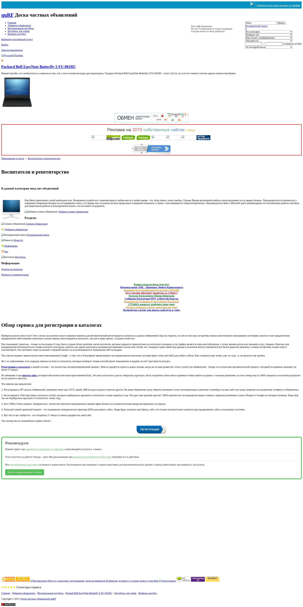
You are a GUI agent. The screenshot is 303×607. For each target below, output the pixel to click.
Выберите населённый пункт (17, 39)
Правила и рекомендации (15, 274)
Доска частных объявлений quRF (38, 599)
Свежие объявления (36, 223)
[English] (18, 55)
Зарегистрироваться (12, 50)
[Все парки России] (183, 581)
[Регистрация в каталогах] (151, 433)
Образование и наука (12, 158)
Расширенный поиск (256, 26)
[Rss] (2, 60)
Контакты (20, 257)
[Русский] (7, 55)
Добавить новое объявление (73, 211)
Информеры (11, 246)
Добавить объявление (19, 25)
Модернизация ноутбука (21, 28)
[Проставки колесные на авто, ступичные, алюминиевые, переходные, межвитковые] (23, 581)
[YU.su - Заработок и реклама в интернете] (212, 581)
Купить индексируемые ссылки (25, 472)
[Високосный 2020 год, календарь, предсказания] (94, 581)
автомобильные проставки (24, 464)
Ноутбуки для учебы (19, 31)
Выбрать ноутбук (17, 34)
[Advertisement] (14, 526)
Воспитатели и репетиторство (44, 158)
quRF (7, 15)
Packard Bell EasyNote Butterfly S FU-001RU (38, 67)
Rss (6, 251)
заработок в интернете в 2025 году (91, 457)
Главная (12, 22)
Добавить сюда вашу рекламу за (278, 5)
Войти (4, 44)
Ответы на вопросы (12, 269)
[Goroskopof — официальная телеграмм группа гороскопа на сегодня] (198, 581)
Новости (18, 240)
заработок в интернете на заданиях (44, 449)
